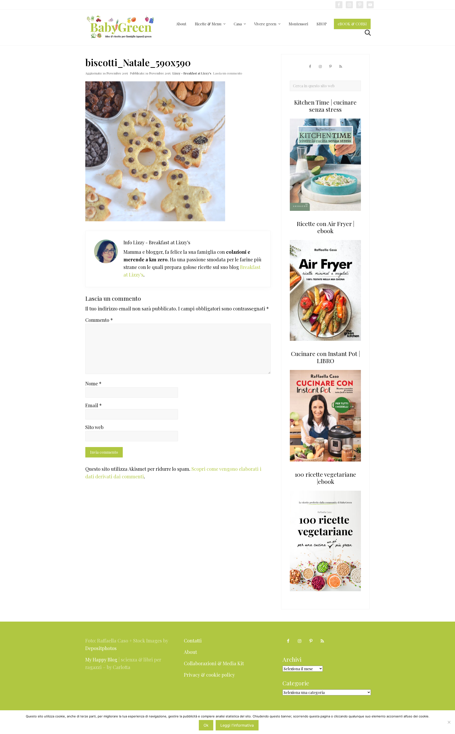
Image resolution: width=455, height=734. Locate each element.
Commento (99, 320)
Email (93, 405)
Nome (93, 383)
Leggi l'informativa (237, 725)
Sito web (94, 427)
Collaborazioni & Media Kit (214, 663)
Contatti (193, 640)
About (190, 652)
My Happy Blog (101, 659)
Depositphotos (101, 648)
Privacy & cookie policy (209, 674)
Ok (206, 725)
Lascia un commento (227, 73)
